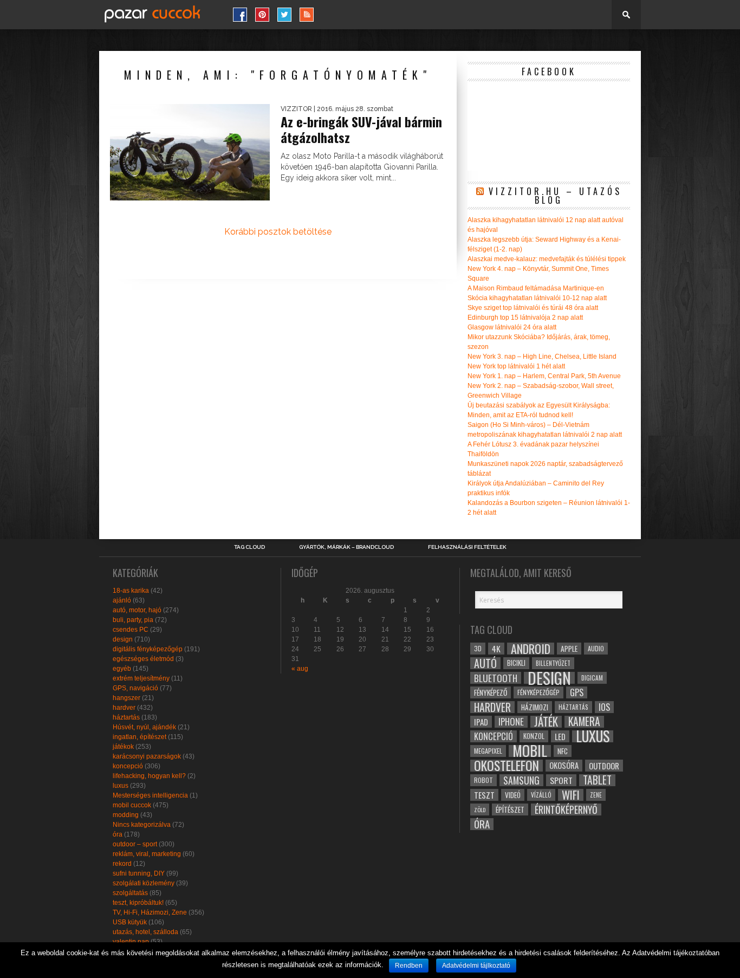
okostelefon (506, 766)
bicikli (516, 663)
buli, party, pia (133, 620)
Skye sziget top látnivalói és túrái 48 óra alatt (533, 308)
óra (117, 834)
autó (485, 663)
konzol (533, 736)
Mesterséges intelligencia (150, 795)
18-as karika (131, 590)
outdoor (604, 766)
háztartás (126, 717)
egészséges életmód (143, 659)
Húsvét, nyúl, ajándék (144, 727)
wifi (571, 795)
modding (126, 815)
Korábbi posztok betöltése (278, 231)
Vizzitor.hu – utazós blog (555, 195)
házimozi (534, 707)
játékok (123, 746)
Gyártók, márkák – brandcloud (346, 547)
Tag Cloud (249, 547)
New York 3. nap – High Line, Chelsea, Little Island (542, 356)
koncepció (128, 766)
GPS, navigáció (135, 688)
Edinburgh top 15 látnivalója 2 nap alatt (525, 317)
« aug (299, 668)
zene (596, 795)
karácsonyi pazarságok (147, 756)
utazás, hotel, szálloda (145, 932)
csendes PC (130, 629)
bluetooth (495, 678)
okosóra (564, 765)
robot (483, 780)
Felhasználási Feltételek (467, 547)
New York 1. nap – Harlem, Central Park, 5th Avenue (544, 376)
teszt (484, 795)
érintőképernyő (566, 809)
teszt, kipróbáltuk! (138, 902)
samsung (521, 780)
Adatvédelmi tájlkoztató (476, 965)
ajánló (122, 600)
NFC (562, 750)
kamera (584, 722)
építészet (510, 809)
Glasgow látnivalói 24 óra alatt (512, 327)
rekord (122, 863)
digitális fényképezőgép (148, 649)
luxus (120, 785)
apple (569, 648)
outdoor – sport (135, 844)
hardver (124, 707)
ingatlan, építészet (139, 737)
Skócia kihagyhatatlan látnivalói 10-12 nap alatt (537, 298)
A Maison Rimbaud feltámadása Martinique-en (536, 288)
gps (576, 692)
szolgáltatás (130, 893)
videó (513, 794)
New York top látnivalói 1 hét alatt (516, 366)
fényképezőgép (538, 692)
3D (478, 648)
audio (596, 648)
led (560, 736)
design (123, 639)
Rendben (409, 965)
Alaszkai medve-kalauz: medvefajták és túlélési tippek (547, 259)
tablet (597, 780)
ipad (481, 722)
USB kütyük (130, 922)
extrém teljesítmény (141, 678)
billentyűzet (553, 663)
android (530, 649)
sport (561, 780)
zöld (479, 809)
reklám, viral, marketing (147, 854)
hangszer (126, 698)
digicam (592, 677)
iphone (511, 722)
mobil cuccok (132, 805)
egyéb (122, 668)
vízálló (541, 794)
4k (496, 649)
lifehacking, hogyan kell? (149, 776)
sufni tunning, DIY (139, 873)
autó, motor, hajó (137, 610)
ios (604, 707)
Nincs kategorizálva (142, 824)
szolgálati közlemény (143, 883)
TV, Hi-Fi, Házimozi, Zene (150, 912)
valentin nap (131, 941)
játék (546, 722)
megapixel (488, 751)
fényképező (490, 692)
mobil (529, 751)
